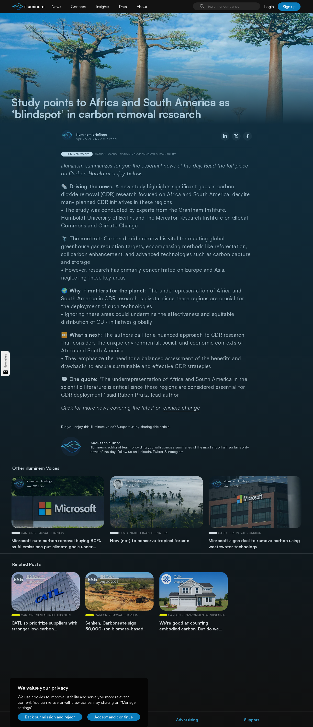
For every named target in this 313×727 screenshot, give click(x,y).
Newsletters (5, 361)
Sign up (289, 6)
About (142, 6)
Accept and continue (113, 717)
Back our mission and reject (50, 717)
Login (269, 6)
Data (123, 6)
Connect (78, 6)
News (56, 6)
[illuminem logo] (28, 7)
